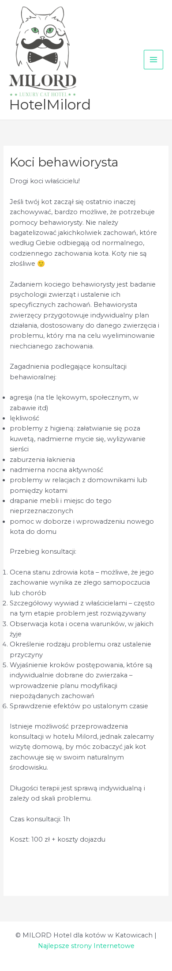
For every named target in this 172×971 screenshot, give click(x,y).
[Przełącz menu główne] (153, 59)
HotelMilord (50, 104)
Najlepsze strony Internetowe (86, 946)
